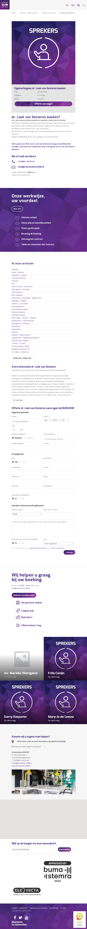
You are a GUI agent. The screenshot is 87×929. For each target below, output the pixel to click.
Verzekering (54, 908)
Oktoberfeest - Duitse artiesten (23, 321)
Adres (46, 477)
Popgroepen (16, 329)
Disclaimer (23, 908)
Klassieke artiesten (18, 315)
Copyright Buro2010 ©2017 (21, 911)
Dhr (16, 462)
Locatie (46, 443)
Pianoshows (16, 326)
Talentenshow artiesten (20, 341)
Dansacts (15, 281)
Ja (16, 499)
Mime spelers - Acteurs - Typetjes (24, 318)
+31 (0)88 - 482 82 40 (26, 161)
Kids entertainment (18, 312)
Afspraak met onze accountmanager (25, 539)
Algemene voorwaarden (38, 908)
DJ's (13, 284)
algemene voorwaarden (38, 548)
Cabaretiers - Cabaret (19, 275)
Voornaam (48, 458)
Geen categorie (17, 295)
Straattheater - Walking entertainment (25, 338)
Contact (14, 908)
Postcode (15, 486)
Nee (23, 499)
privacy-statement (57, 548)
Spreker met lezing (48, 13)
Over (45, 539)
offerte (30, 172)
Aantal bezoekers (18, 443)
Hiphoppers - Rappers (19, 301)
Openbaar (30, 438)
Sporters (15, 332)
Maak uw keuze (17, 510)
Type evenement (49, 434)
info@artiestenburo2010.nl (31, 167)
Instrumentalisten (18, 306)
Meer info (17, 209)
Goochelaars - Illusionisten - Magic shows (26, 298)
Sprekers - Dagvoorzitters (29, 13)
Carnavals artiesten (19, 278)
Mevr (24, 462)
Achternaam (17, 468)
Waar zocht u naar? (51, 510)
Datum (46, 417)
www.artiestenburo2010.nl (21, 766)
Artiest (15, 417)
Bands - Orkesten (18, 272)
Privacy (63, 908)
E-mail (46, 468)
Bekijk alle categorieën (22, 358)
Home (14, 13)
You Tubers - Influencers (20, 352)
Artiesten (15, 269)
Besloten (18, 438)
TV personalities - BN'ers (21, 346)
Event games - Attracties (21, 289)
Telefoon (15, 477)
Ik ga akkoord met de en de (39, 548)
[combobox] (47, 420)
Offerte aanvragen (43, 104)
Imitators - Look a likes (20, 304)
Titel (13, 458)
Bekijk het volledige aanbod (24, 595)
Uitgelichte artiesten (21, 349)
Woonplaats (48, 486)
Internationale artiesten (20, 309)
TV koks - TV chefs (18, 343)
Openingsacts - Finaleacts (21, 323)
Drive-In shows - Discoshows (22, 287)
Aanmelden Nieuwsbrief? (20, 495)
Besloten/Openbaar (19, 434)
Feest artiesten (17, 292)
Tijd (13, 426)
